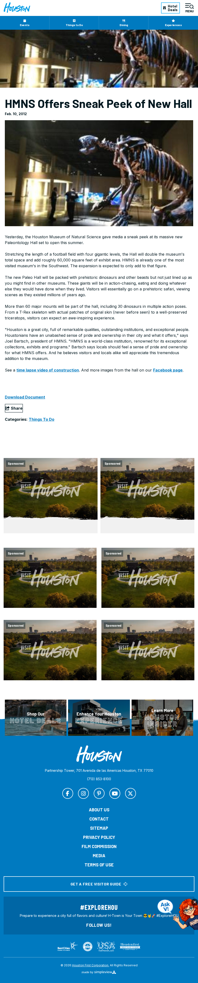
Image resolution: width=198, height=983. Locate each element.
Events (24, 25)
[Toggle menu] (189, 8)
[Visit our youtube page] (114, 793)
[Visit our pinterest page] (99, 793)
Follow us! (99, 925)
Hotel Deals (172, 8)
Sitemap (99, 828)
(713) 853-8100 (99, 779)
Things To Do (41, 419)
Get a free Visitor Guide (96, 884)
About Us (99, 809)
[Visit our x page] (130, 793)
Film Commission (99, 846)
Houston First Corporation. (90, 965)
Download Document (25, 397)
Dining (124, 25)
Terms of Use (99, 864)
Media (99, 855)
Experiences (173, 25)
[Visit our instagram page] (83, 793)
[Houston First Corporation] (17, 7)
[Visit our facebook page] (67, 793)
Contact (99, 819)
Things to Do (74, 25)
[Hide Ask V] (194, 902)
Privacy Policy (99, 837)
